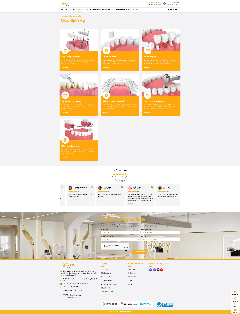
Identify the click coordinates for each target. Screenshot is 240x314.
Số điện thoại (146, 230)
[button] (179, 195)
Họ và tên (104, 230)
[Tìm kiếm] (178, 10)
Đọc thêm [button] (66, 203)
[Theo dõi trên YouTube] (176, 10)
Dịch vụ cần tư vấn (107, 236)
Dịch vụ (79, 10)
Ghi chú (143, 236)
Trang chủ (63, 10)
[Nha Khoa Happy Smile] (69, 3)
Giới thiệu (72, 10)
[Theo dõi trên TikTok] (173, 10)
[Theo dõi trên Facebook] (168, 10)
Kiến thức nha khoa (118, 10)
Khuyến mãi (106, 10)
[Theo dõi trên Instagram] (171, 10)
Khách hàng (96, 10)
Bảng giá (88, 10)
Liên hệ (128, 10)
